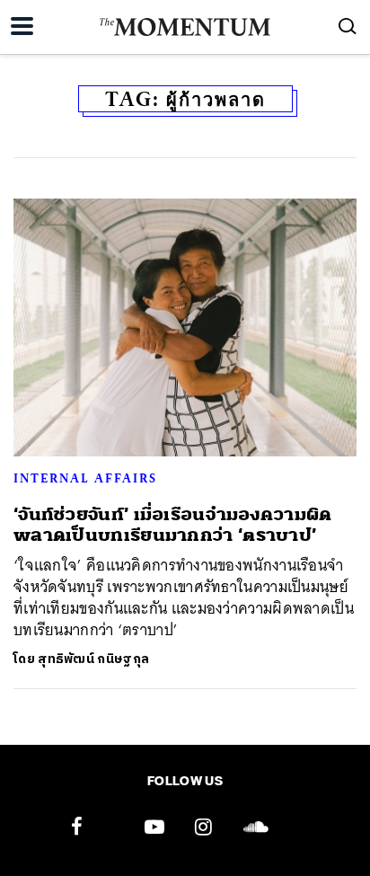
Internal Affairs (85, 478)
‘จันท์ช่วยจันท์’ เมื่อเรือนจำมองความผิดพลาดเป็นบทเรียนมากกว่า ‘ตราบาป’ (172, 524)
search (347, 26)
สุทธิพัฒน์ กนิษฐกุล (93, 659)
